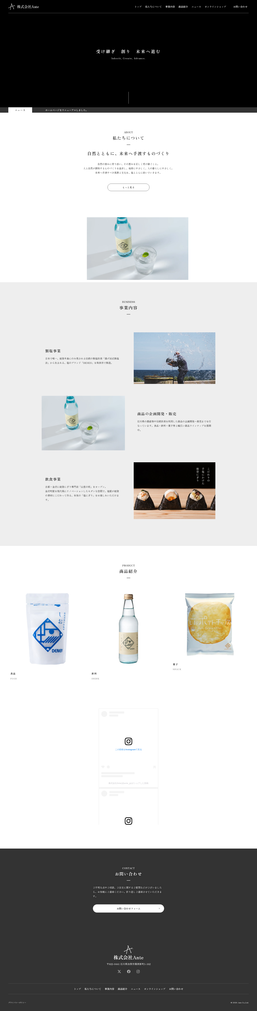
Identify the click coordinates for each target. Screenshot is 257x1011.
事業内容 (170, 6)
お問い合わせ (240, 6)
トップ (138, 6)
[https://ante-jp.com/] (119, 971)
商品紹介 (183, 6)
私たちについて (153, 6)
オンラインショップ (215, 6)
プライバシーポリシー (17, 1002)
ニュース (196, 6)
